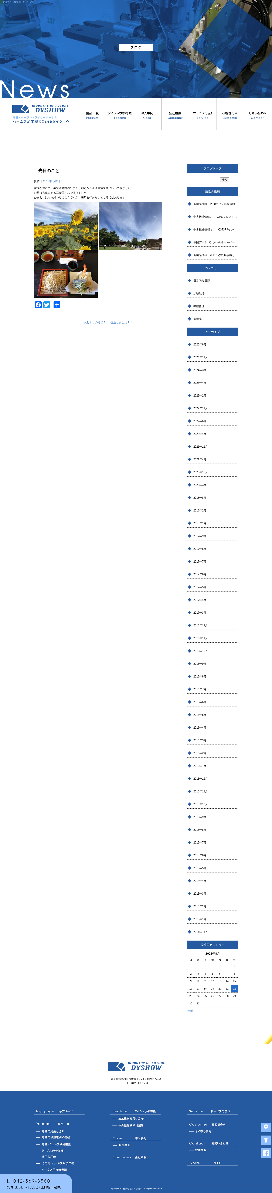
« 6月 (190, 1010)
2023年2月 (199, 395)
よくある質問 (212, 1131)
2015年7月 (199, 842)
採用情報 (212, 1150)
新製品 (197, 319)
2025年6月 (199, 344)
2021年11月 (200, 446)
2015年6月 (199, 855)
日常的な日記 (201, 280)
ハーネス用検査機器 (59, 1169)
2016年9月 (199, 663)
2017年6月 (199, 574)
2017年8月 (199, 548)
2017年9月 (199, 536)
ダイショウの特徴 (120, 114)
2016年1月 (199, 766)
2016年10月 (200, 651)
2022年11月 (200, 408)
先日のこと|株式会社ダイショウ (18, 2)
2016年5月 (199, 714)
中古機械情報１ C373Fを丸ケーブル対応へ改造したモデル (215, 229)
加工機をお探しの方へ (135, 1119)
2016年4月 (199, 727)
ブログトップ (212, 168)
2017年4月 (199, 600)
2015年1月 (199, 919)
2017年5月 (199, 587)
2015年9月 (199, 817)
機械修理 (198, 306)
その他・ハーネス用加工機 (59, 1163)
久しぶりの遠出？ (93, 322)
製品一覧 (92, 114)
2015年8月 (199, 829)
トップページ (59, 1111)
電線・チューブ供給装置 (59, 1144)
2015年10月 (200, 804)
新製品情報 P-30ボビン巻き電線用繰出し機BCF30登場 (215, 204)
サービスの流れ (203, 114)
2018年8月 (199, 497)
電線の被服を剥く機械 (59, 1137)
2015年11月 (200, 791)
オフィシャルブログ (212, 1163)
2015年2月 (199, 906)
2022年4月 (199, 433)
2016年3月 (199, 740)
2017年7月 (199, 561)
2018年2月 (199, 510)
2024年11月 (200, 357)
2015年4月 (199, 880)
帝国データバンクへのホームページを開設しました (215, 242)
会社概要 (175, 114)
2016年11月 (200, 638)
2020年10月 (200, 472)
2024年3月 (199, 370)
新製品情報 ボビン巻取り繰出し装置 (215, 255)
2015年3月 (199, 893)
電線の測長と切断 (59, 1131)
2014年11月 (200, 932)
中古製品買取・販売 (135, 1126)
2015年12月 (200, 778)
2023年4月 (199, 382)
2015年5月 (199, 868)
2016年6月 (199, 702)
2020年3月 (199, 485)
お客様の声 (230, 114)
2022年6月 (199, 421)
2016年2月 (199, 753)
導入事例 (148, 114)
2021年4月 (199, 459)
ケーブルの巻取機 (59, 1150)
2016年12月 (200, 625)
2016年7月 (199, 689)
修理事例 (135, 1145)
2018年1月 (199, 523)
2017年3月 (199, 612)
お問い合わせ (258, 114)
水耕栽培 (198, 293)
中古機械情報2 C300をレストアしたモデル (215, 216)
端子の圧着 (59, 1157)
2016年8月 (199, 676)
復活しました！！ (123, 322)
